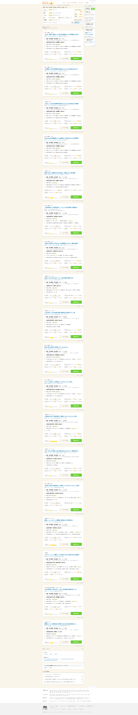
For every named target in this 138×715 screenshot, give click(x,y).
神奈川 (53, 690)
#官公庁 (51, 654)
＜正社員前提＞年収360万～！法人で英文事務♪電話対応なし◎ (60, 589)
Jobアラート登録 (78, 19)
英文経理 (50, 667)
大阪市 (79, 694)
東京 (50, 690)
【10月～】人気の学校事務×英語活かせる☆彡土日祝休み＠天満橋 (61, 103)
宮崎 (65, 692)
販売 (87, 697)
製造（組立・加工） (82, 698)
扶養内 (78, 701)
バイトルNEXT (63, 709)
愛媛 (50, 692)
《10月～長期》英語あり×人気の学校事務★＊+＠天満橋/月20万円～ (61, 34)
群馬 (63, 690)
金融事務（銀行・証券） (72, 697)
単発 (52, 701)
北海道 (88, 690)
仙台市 (51, 695)
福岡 (54, 692)
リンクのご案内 (52, 707)
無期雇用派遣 (89, 701)
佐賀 (56, 692)
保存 (93, 8)
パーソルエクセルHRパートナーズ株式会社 (55, 36)
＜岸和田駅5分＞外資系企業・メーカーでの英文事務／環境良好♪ (61, 207)
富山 (69, 691)
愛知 (65, 690)
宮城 (54, 691)
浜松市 (76, 694)
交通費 (73, 701)
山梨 (63, 691)
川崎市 (57, 694)
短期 (50, 701)
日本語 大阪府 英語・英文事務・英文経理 (50, 660)
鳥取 (79, 691)
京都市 (86, 694)
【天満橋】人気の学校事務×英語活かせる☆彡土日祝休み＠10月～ (61, 69)
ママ (76, 701)
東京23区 (51, 694)
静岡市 (73, 694)
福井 (73, 691)
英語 (61, 701)
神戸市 (83, 694)
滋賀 (80, 690)
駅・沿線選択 (45, 10)
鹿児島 (67, 692)
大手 (80, 701)
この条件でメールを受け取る (77, 22)
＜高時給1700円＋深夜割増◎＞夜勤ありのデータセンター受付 (60, 416)
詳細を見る (76, 58)
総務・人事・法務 (65, 697)
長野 (65, 691)
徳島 (88, 691)
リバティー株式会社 (51, 209)
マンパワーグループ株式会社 (53, 279)
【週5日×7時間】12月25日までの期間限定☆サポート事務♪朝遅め (61, 243)
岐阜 (67, 690)
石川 (71, 691)
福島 (61, 691)
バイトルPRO (69, 709)
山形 (58, 691)
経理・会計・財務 (59, 697)
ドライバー (87, 698)
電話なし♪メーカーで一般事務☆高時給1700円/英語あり (58, 520)
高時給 (71, 701)
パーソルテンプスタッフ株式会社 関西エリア (56, 245)
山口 (84, 691)
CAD (89, 697)
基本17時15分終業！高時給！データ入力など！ (56, 347)
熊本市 (68, 695)
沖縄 (70, 692)
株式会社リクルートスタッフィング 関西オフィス (56, 174)
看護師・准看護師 (72, 698)
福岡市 (62, 695)
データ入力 (54, 697)
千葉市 (63, 694)
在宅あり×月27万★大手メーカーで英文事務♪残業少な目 (58, 277)
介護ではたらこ (81, 709)
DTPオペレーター (63, 698)
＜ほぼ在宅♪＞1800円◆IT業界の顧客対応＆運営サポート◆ (59, 312)
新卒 (68, 701)
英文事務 (45, 667)
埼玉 (57, 690)
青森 (50, 691)
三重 (70, 690)
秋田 (56, 691)
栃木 (61, 690)
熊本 (61, 692)
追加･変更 (50, 9)
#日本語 (56, 654)
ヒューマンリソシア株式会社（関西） (54, 487)
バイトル (51, 709)
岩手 (52, 691)
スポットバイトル (56, 709)
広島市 (56, 695)
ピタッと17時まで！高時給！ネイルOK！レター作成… (58, 381)
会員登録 (86, 2)
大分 (63, 692)
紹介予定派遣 (84, 701)
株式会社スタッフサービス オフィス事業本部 (56, 625)
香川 (86, 691)
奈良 (82, 690)
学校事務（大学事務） (80, 697)
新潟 (67, 691)
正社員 (64, 701)
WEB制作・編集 (57, 698)
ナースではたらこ (75, 709)
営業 (84, 697)
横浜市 (54, 694)
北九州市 (64, 695)
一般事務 (51, 697)
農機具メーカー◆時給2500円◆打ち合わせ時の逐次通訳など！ (60, 623)
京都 (78, 690)
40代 (66, 701)
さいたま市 (66, 694)
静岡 (72, 690)
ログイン (92, 2)
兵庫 (76, 690)
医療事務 (68, 698)
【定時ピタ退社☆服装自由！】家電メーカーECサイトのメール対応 (61, 485)
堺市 (81, 694)
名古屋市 (70, 694)
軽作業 (77, 698)
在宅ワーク (55, 701)
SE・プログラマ (52, 698)
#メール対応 (46, 654)
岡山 (77, 691)
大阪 (74, 690)
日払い (59, 701)
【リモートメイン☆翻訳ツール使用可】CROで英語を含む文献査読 (61, 554)
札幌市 (89, 694)
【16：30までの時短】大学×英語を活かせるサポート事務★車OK (61, 451)
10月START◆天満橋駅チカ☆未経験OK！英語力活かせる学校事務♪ (61, 138)
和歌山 (85, 690)
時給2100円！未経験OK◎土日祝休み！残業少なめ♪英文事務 (59, 172)
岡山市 (59, 695)
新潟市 (53, 695)
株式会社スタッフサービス (52, 348)
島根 (81, 691)
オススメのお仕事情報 (89, 33)
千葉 (55, 690)
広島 (75, 691)
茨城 (59, 690)
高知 (52, 692)
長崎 (58, 692)
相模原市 (60, 694)
